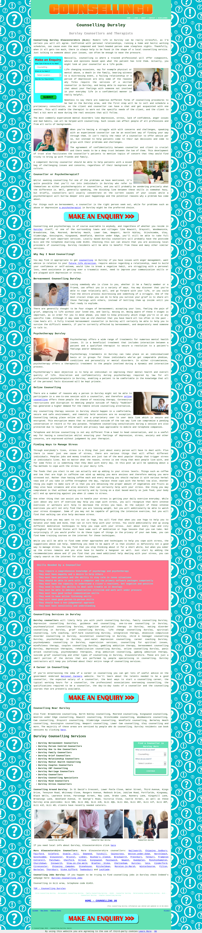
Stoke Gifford (69, 869)
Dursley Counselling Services (60, 736)
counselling (86, 260)
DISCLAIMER (162, 18)
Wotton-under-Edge (139, 854)
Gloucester (56, 857)
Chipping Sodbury (156, 851)
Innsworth (56, 863)
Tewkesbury (86, 869)
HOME (129, 18)
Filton (163, 866)
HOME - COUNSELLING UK (101, 900)
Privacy (167, 910)
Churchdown (40, 863)
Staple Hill (71, 854)
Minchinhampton (158, 860)
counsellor (70, 85)
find (42, 714)
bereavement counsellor (90, 321)
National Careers (71, 676)
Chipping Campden (63, 866)
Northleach (160, 854)
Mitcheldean (103, 866)
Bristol (70, 857)
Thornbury (52, 869)
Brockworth (120, 857)
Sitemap (35, 910)
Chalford (69, 860)
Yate (147, 863)
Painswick (111, 860)
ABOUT (143, 18)
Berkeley (39, 869)
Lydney (83, 857)
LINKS (135, 18)
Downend (87, 854)
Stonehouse (85, 866)
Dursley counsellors (46, 620)
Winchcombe (40, 857)
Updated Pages (55, 910)
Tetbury (150, 857)
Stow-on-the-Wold (77, 863)
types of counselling (94, 655)
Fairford (39, 854)
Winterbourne (147, 866)
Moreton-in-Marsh (125, 866)
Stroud (82, 860)
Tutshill (101, 854)
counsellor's (81, 154)
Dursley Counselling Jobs (67, 878)
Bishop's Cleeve (100, 857)
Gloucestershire (134, 655)
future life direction (82, 263)
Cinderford (160, 863)
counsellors (118, 851)
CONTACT (152, 18)
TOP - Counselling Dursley (50, 888)
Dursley (38, 229)
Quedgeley (139, 860)
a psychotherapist (70, 208)
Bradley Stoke (101, 863)
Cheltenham (120, 863)
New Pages (44, 910)
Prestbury (136, 857)
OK (155, 931)
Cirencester (41, 866)
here (63, 730)
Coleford (53, 854)
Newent (125, 860)
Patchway (54, 860)
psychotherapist (43, 196)
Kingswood (96, 860)
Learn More (145, 931)
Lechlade (104, 869)
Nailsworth (135, 851)
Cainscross (117, 854)
